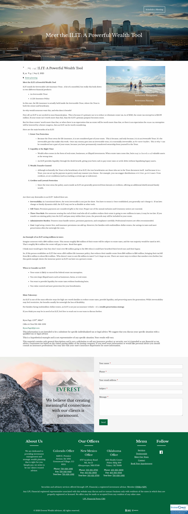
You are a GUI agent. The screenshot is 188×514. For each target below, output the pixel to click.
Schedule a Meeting (154, 9)
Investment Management (146, 95)
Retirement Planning (144, 101)
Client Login (144, 189)
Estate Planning (142, 106)
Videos (138, 179)
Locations (161, 184)
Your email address (117, 380)
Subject (112, 388)
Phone (111, 372)
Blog (157, 174)
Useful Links (150, 179)
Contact (141, 460)
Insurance (156, 106)
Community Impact (144, 153)
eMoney (161, 194)
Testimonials (140, 147)
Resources (139, 163)
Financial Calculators (144, 168)
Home (162, 74)
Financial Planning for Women (148, 85)
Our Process (152, 132)
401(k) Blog (150, 121)
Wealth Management (144, 80)
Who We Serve (141, 137)
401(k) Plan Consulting (155, 116)
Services (141, 450)
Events (162, 158)
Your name (113, 363)
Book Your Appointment (141, 464)
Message (112, 397)
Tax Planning (141, 111)
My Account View (147, 194)
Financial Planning (143, 90)
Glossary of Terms (143, 174)
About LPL (157, 142)
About (137, 127)
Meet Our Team (142, 142)
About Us (139, 132)
